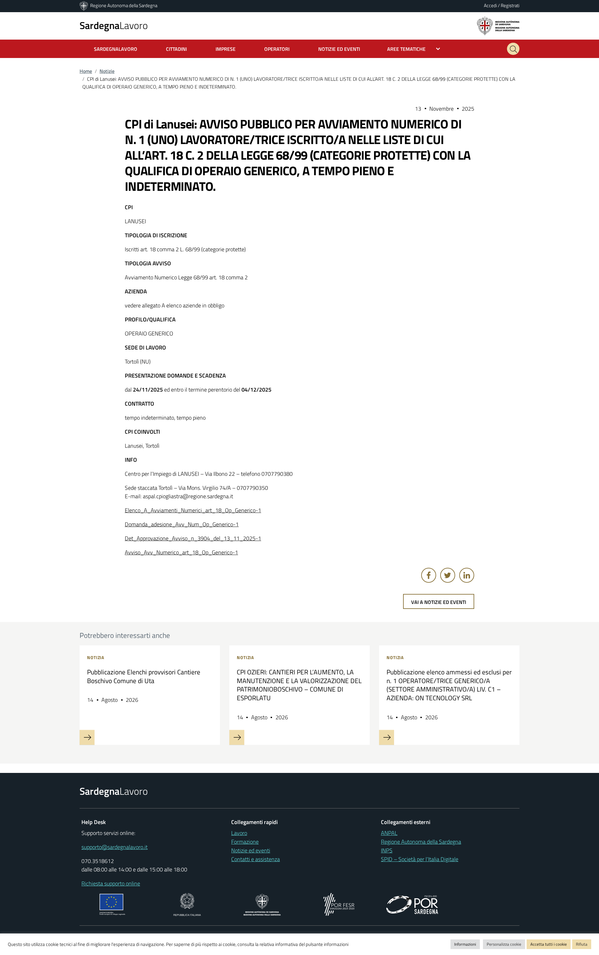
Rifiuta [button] (581, 944)
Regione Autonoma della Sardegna (123, 5)
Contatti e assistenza (255, 859)
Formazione (245, 841)
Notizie (107, 71)
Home (86, 71)
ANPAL (389, 833)
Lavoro (114, 25)
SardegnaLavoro (115, 49)
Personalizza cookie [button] (504, 944)
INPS (386, 850)
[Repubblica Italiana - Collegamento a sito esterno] (187, 904)
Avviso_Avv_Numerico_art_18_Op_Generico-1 (181, 552)
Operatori (277, 49)
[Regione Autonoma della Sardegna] (84, 5)
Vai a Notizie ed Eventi (438, 602)
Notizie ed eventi (250, 850)
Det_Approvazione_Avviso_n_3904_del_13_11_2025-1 (193, 538)
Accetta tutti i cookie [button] (548, 944)
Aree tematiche (406, 49)
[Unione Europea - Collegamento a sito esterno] (112, 904)
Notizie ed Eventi (339, 49)
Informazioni (465, 944)
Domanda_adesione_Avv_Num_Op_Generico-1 (182, 524)
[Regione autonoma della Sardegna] (498, 25)
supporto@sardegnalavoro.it (114, 847)
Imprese (226, 49)
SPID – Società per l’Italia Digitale (419, 859)
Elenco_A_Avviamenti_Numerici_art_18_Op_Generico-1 (193, 510)
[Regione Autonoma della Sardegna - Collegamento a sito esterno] (262, 904)
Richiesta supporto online (110, 883)
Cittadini (176, 49)
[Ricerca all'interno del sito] (513, 49)
